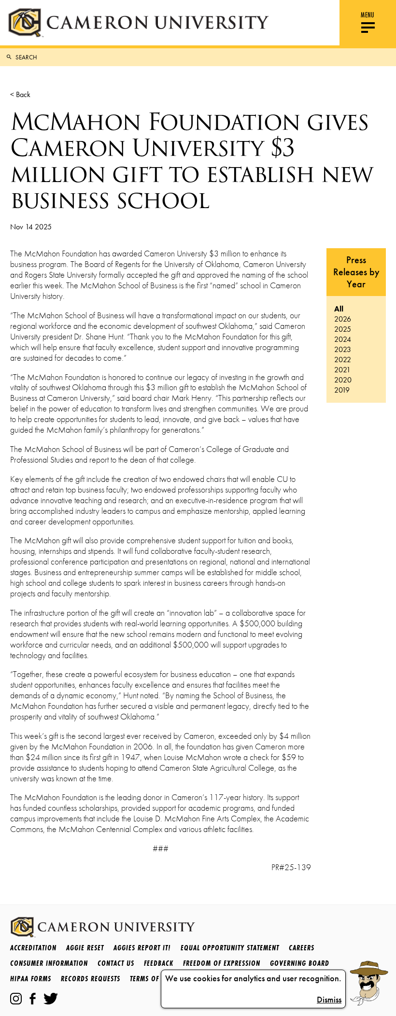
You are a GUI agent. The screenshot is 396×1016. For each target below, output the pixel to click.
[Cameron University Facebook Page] (32, 998)
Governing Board (299, 963)
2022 (342, 359)
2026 (342, 319)
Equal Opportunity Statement (230, 948)
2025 (342, 329)
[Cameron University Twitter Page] (50, 998)
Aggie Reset (85, 948)
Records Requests (90, 979)
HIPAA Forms (30, 979)
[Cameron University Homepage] (138, 23)
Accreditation (33, 948)
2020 (343, 380)
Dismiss (329, 999)
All (338, 309)
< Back (20, 94)
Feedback (158, 963)
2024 (342, 339)
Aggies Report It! (142, 948)
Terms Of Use (151, 979)
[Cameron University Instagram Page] (16, 998)
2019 (342, 390)
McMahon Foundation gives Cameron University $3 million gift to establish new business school (191, 160)
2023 (342, 349)
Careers (301, 948)
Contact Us (116, 963)
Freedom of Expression (221, 963)
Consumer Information (49, 963)
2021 (342, 370)
